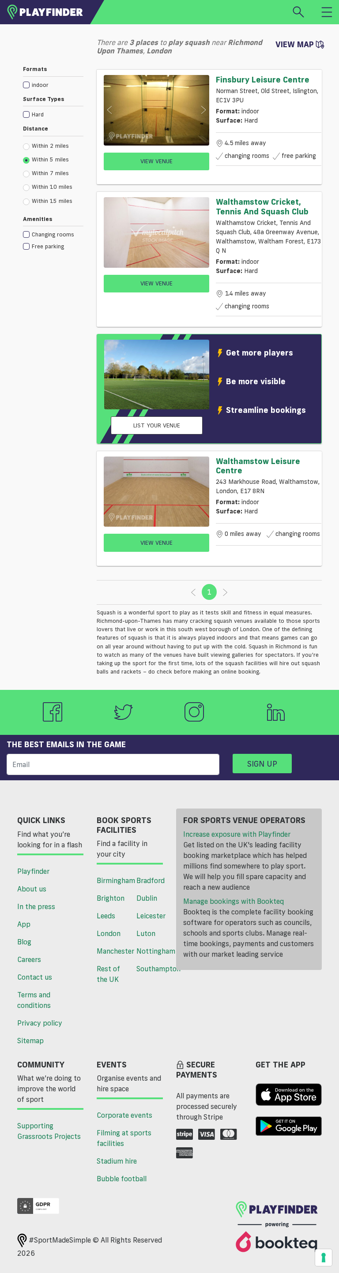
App (23, 924)
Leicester (151, 915)
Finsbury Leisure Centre (262, 79)
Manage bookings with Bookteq (233, 901)
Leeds (106, 915)
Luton (145, 933)
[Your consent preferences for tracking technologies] (323, 1257)
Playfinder (33, 871)
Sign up (262, 763)
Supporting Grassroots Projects (49, 1131)
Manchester (113, 951)
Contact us (34, 977)
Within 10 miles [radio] (52, 186)
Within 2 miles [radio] (50, 145)
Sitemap (30, 1040)
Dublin (146, 898)
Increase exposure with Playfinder (236, 834)
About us (31, 888)
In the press (36, 906)
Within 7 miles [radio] (50, 172)
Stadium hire (117, 1161)
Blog (24, 941)
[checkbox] (53, 84)
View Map (295, 44)
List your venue (156, 425)
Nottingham (153, 951)
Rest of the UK (108, 974)
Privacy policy (39, 1022)
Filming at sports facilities (124, 1138)
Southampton (153, 968)
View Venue (156, 161)
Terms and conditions (34, 1000)
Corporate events (124, 1115)
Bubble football (122, 1178)
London (109, 933)
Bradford (150, 880)
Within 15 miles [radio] (52, 200)
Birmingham (113, 880)
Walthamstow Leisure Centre (258, 466)
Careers (29, 959)
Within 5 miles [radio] (50, 159)
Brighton (110, 898)
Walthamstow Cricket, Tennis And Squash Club (262, 206)
